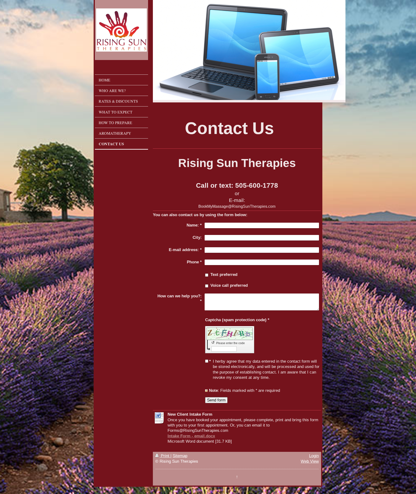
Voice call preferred (229, 285)
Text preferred (223, 274)
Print (165, 456)
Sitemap (180, 456)
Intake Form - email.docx (191, 436)
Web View (310, 461)
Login (314, 456)
